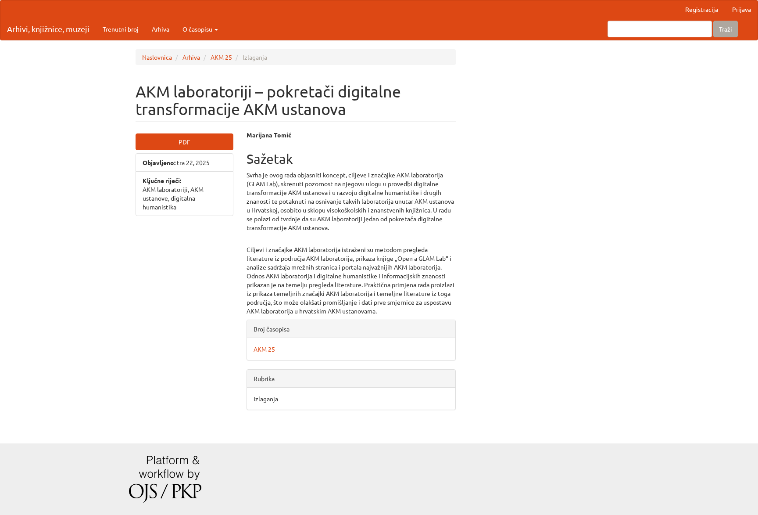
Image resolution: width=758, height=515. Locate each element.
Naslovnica (157, 57)
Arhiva (160, 29)
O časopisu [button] (198, 29)
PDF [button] (184, 142)
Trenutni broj (121, 29)
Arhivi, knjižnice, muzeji (48, 28)
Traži (725, 29)
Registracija (701, 9)
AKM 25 (221, 57)
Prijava (741, 9)
